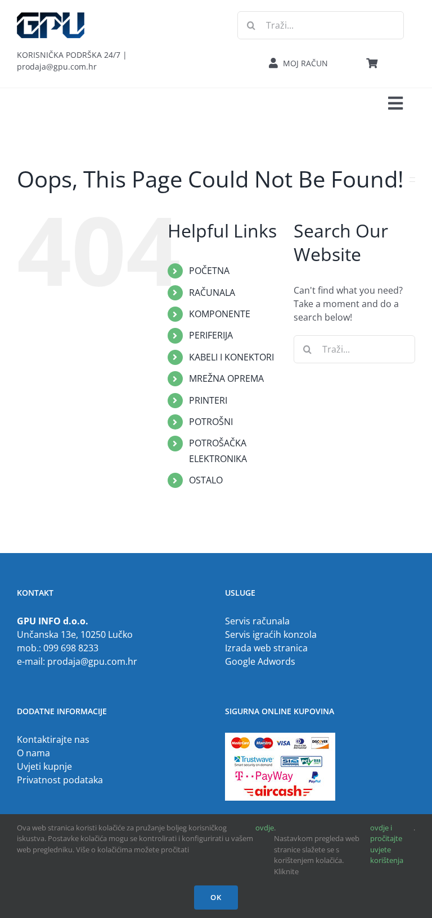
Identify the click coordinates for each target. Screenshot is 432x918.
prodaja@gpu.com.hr (92, 661)
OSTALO (206, 480)
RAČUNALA (212, 292)
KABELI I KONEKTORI (231, 357)
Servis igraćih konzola (271, 634)
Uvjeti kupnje (44, 766)
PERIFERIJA (211, 335)
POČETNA (209, 270)
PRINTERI (208, 400)
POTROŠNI (211, 421)
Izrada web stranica (266, 648)
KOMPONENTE (219, 314)
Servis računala (257, 621)
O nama (33, 753)
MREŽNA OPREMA (226, 378)
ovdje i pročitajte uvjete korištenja (386, 844)
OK (216, 897)
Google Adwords (260, 661)
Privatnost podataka (60, 780)
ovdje (264, 828)
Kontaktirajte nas (53, 739)
